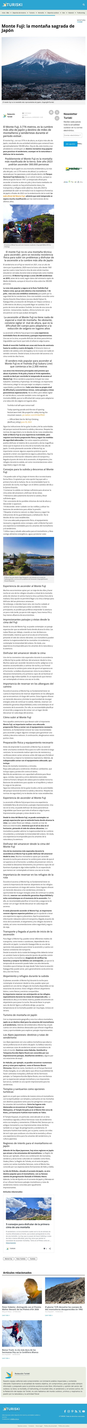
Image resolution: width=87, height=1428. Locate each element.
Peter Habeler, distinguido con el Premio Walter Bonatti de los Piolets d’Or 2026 (21, 1308)
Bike (7, 13)
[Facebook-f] (65, 1411)
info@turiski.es (14, 1419)
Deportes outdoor (53, 13)
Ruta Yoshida (20, 1259)
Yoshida (32, 1259)
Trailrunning (81, 13)
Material (71, 13)
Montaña (41, 13)
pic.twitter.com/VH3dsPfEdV (33, 415)
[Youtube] (83, 1411)
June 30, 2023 (26, 422)
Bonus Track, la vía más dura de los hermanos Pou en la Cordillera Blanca (20, 1351)
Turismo (32, 13)
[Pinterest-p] (72, 1411)
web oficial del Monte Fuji (14, 196)
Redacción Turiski (22, 1373)
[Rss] (76, 1411)
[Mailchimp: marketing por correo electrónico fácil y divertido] (79, 145)
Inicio (3, 13)
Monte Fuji (8, 1259)
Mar (63, 13)
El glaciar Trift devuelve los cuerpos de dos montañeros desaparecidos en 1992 (64, 1308)
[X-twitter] (80, 1411)
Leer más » (6, 1315)
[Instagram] (68, 1411)
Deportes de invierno (19, 13)
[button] (83, 4)
